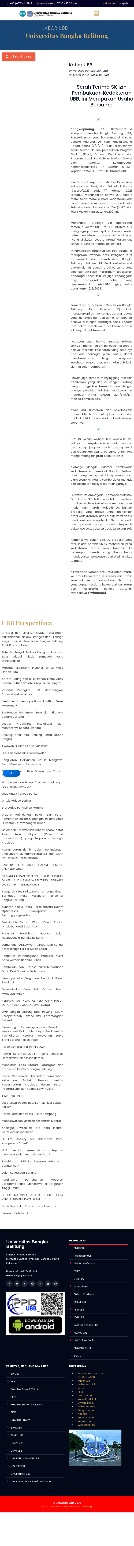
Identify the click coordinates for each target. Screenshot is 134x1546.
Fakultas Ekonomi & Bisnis (26, 1404)
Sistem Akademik (84, 1294)
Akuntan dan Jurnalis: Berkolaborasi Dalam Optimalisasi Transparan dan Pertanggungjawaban (32, 911)
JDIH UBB (79, 1317)
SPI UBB (15, 1374)
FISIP (13, 1412)
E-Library (79, 1279)
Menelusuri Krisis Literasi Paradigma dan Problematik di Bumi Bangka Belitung (32, 1067)
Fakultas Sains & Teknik (25, 1389)
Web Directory (86, 1425)
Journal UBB (81, 1286)
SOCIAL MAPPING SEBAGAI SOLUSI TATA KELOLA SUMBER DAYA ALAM (32, 1197)
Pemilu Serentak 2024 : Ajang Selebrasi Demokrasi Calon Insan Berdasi (32, 1056)
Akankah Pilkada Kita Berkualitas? (25, 746)
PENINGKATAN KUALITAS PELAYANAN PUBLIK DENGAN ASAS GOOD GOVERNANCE (32, 1003)
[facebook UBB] (25, 1283)
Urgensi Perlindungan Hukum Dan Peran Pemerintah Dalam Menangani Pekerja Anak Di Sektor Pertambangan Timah (32, 819)
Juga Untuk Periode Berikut (20, 794)
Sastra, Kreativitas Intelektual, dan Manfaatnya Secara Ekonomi (32, 726)
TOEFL (77, 1356)
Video (81, 1388)
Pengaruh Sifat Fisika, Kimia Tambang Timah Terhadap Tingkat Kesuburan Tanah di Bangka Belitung (32, 896)
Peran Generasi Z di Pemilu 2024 (24, 1047)
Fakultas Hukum (20, 1420)
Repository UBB (83, 1256)
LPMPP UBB (17, 1443)
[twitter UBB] (17, 1283)
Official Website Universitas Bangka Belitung (67, 1506)
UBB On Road (85, 1395)
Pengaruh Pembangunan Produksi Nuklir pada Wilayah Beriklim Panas (32, 958)
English (124, 3)
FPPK (13, 1397)
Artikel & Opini (86, 1384)
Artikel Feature (86, 1406)
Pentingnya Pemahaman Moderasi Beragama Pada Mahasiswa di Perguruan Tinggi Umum (32, 1184)
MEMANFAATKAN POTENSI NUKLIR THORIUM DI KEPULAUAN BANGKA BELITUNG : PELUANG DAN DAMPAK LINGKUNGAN (32, 880)
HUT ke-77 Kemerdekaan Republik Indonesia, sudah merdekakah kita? (32, 1152)
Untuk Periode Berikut (16, 801)
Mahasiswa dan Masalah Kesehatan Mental (31, 1121)
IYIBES (77, 1271)
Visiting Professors (85, 1263)
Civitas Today (86, 1403)
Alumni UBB (80, 1332)
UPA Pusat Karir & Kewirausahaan (31, 1481)
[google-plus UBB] (40, 1283)
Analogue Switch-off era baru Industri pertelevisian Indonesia (32, 1130)
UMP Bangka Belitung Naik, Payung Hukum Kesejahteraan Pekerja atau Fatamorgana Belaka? (32, 1016)
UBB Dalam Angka (84, 1340)
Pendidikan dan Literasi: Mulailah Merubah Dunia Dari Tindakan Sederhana (32, 969)
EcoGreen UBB (86, 1377)
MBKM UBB (80, 1302)
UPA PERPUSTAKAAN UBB (25, 1458)
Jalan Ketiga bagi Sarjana (19, 1173)
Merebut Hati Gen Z (15, 1213)
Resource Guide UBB (86, 1325)
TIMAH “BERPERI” (13, 1096)
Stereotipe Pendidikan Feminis (22, 808)
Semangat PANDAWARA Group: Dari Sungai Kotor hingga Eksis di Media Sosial (32, 947)
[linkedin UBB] (48, 1283)
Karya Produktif (87, 1399)
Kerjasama (84, 1421)
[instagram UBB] (32, 1283)
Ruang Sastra (86, 1417)
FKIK (13, 1381)
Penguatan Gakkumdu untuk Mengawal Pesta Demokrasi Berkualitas (32, 762)
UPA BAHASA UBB (20, 1474)
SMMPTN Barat (82, 1348)
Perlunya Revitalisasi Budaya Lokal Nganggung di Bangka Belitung (32, 935)
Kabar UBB (84, 1381)
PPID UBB (79, 1309)
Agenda (82, 1414)
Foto (80, 1392)
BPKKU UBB (17, 1435)
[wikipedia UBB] (9, 1283)
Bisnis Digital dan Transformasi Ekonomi (29, 1206)
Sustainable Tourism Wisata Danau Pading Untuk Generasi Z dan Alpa (32, 924)
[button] (18, 56)
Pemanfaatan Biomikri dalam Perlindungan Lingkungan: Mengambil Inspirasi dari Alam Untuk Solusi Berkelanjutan (32, 854)
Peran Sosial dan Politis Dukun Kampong (29, 1114)
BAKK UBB (16, 1427)
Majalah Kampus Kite (90, 1373)
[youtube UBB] (55, 1283)
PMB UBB (79, 1248)
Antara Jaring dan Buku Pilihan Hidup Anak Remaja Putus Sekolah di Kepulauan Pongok (32, 681)
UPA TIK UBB (18, 1466)
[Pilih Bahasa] (11, 773)
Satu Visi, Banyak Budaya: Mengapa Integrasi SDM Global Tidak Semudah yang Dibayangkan (32, 656)
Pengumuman (86, 1410)
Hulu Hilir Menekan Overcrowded (24, 753)
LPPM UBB (16, 1450)
